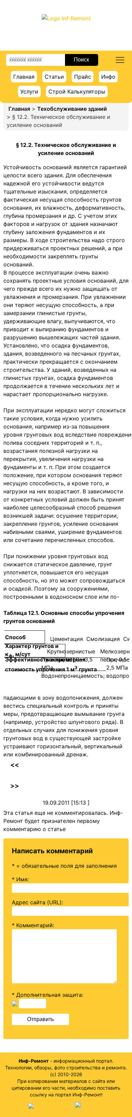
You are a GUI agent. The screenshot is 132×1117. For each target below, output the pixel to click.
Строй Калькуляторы (76, 91)
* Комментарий (32, 925)
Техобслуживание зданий (72, 108)
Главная (24, 76)
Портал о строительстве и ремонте (66, 32)
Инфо (108, 76)
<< (14, 765)
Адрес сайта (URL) (37, 902)
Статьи (54, 76)
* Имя (19, 879)
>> (14, 786)
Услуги (29, 91)
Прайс (82, 76)
